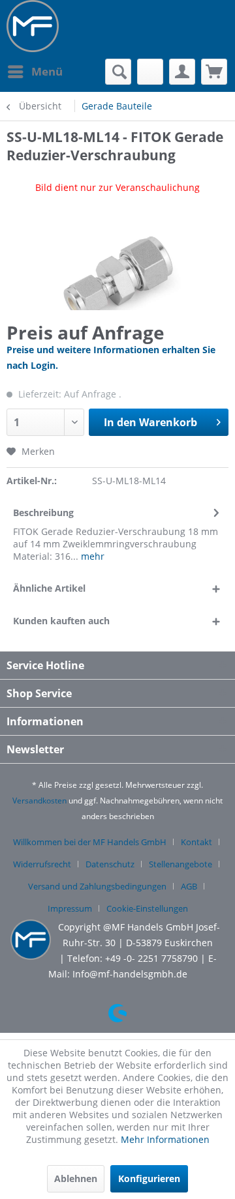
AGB (189, 886)
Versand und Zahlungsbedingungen (97, 886)
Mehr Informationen (165, 1139)
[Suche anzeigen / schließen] (118, 72)
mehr (91, 556)
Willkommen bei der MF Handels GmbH (89, 842)
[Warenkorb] (214, 72)
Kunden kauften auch (61, 620)
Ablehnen (75, 1178)
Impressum (70, 908)
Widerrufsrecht (42, 864)
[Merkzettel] (150, 72)
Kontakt (196, 842)
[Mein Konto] (182, 72)
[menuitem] (34, 72)
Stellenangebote (180, 864)
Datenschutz (110, 864)
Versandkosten (39, 800)
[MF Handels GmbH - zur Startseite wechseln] (33, 26)
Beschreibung (43, 512)
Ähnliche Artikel (49, 588)
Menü (47, 71)
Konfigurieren (149, 1178)
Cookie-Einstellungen (147, 908)
